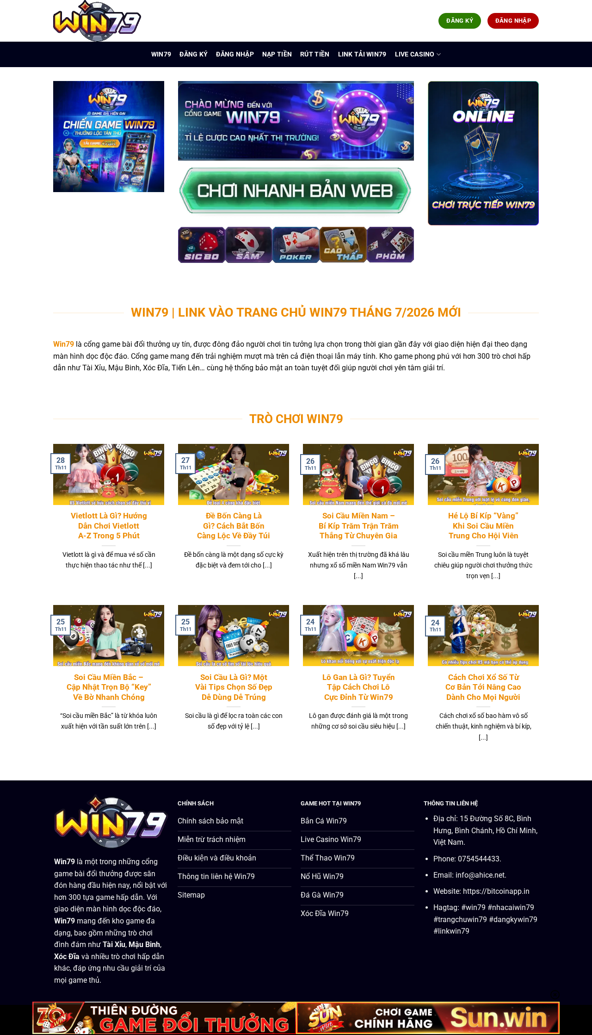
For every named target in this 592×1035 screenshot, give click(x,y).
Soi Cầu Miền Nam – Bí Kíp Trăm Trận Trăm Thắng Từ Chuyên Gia (359, 525)
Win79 (161, 54)
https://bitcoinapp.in (496, 891)
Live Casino (415, 54)
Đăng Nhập (235, 54)
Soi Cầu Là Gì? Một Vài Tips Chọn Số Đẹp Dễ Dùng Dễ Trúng (233, 687)
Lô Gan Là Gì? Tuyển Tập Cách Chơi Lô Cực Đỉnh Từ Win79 (358, 687)
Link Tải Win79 (362, 54)
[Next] (397, 250)
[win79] (99, 21)
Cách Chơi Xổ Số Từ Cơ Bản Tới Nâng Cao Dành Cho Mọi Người (483, 687)
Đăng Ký (193, 54)
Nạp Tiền (277, 54)
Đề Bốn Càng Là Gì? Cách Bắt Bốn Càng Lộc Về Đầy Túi (233, 525)
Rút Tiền (314, 54)
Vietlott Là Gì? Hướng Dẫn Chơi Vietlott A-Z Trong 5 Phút (109, 525)
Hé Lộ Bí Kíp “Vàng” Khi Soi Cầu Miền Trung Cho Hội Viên (483, 525)
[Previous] (194, 250)
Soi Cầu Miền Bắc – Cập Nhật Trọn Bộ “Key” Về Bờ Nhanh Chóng (109, 687)
